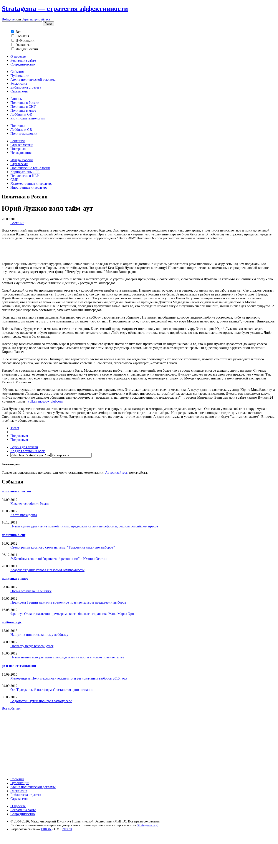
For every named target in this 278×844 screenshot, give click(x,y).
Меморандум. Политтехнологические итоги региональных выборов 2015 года (68, 678)
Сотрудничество (22, 64)
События (17, 72)
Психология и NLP (24, 176)
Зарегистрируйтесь (36, 19)
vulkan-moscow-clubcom (45, 401)
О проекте (18, 56)
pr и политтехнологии (19, 666)
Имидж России (21, 160)
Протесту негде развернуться (31, 646)
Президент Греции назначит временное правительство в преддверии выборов (68, 602)
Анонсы (16, 99)
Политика (17, 126)
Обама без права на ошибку (30, 591)
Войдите (8, 19)
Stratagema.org (147, 825)
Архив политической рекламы (33, 79)
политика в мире (15, 578)
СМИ (14, 179)
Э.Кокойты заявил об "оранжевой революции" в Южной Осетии (58, 558)
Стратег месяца (21, 145)
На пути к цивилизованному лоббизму (39, 634)
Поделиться (19, 436)
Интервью (18, 149)
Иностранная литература (28, 187)
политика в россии (16, 491)
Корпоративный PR (25, 172)
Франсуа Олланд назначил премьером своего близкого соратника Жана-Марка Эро (72, 614)
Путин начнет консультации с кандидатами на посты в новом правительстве (67, 657)
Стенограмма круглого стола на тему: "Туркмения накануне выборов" (62, 547)
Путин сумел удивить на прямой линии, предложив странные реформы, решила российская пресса (84, 526)
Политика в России (24, 102)
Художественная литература (31, 183)
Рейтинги (17, 141)
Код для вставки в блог (27, 451)
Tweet (14, 428)
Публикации (19, 75)
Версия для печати (24, 447)
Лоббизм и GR (21, 114)
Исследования (20, 152)
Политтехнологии (23, 133)
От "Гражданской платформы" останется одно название (51, 689)
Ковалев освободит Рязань (29, 503)
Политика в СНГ (23, 106)
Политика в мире (23, 110)
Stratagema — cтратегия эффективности (65, 8)
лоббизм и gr (12, 622)
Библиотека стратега (25, 87)
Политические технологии (30, 168)
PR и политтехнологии (27, 118)
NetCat (67, 829)
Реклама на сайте (23, 60)
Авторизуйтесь (116, 472)
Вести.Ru (17, 223)
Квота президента (23, 515)
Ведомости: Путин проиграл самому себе (41, 701)
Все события (11, 708)
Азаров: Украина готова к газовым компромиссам (47, 570)
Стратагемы (19, 91)
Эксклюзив (18, 83)
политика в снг (13, 535)
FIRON (46, 829)
